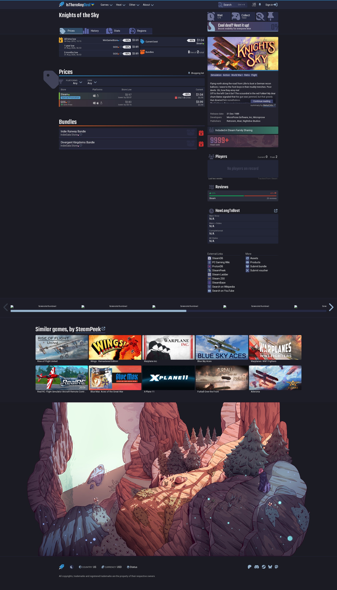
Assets (254, 258)
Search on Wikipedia (223, 286)
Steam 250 (218, 278)
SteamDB (217, 258)
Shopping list (197, 73)
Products (255, 262)
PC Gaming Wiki (221, 262)
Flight (254, 75)
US (89, 567)
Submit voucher (259, 270)
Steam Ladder (220, 274)
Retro (247, 75)
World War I (237, 75)
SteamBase (219, 282)
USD (113, 567)
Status (133, 567)
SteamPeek (219, 270)
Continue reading (261, 101)
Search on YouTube (223, 290)
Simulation (216, 75)
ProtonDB (217, 266)
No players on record (242, 168)
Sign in (269, 4)
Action (226, 75)
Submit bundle (258, 266)
